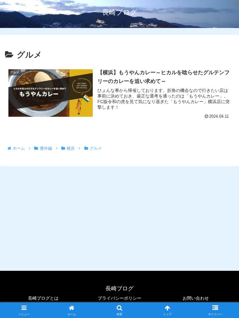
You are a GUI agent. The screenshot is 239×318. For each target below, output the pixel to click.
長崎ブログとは (43, 298)
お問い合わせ (196, 298)
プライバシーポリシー (119, 298)
